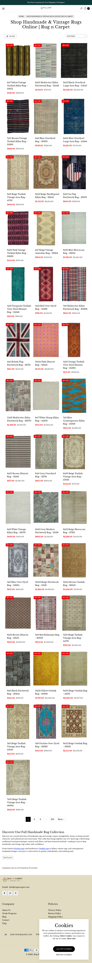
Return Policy (54, 913)
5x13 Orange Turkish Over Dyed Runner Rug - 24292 (73, 365)
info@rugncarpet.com (19, 887)
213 (52, 819)
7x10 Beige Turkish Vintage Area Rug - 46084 (16, 802)
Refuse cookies (64, 955)
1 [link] (28, 819)
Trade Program (9, 913)
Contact (5, 920)
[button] (81, 8)
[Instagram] (10, 893)
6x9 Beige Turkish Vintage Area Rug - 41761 (16, 197)
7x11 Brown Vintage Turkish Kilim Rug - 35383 (17, 141)
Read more (7, 858)
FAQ (4, 923)
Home (21, 16)
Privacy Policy (54, 910)
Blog (4, 917)
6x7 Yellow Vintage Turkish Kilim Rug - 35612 (17, 85)
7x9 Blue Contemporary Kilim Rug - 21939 (74, 420)
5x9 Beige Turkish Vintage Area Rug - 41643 (16, 746)
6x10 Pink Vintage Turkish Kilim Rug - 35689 (17, 253)
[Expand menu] (3, 9)
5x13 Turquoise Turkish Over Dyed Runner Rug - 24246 (19, 309)
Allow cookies (64, 949)
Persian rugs (19, 849)
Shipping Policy (55, 917)
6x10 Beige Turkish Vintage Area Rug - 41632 (73, 476)
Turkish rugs (43, 849)
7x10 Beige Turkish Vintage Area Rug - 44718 (72, 638)
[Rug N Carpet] (46, 8)
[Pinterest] (15, 893)
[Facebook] (4, 893)
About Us (6, 910)
